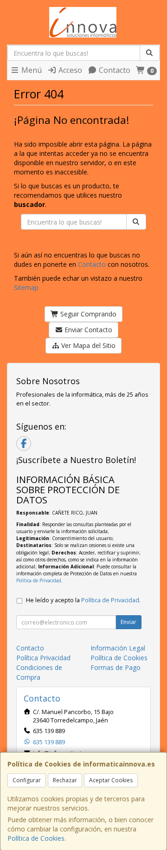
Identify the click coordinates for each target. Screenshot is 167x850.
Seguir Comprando (87, 313)
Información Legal (117, 648)
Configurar (27, 780)
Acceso (69, 70)
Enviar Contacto (87, 329)
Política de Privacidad (38, 580)
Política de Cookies (35, 838)
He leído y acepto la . (83, 600)
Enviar (128, 622)
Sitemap (26, 287)
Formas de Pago (115, 667)
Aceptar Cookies (111, 780)
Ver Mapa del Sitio (87, 345)
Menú (30, 70)
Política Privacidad (43, 657)
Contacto (113, 70)
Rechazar (65, 780)
